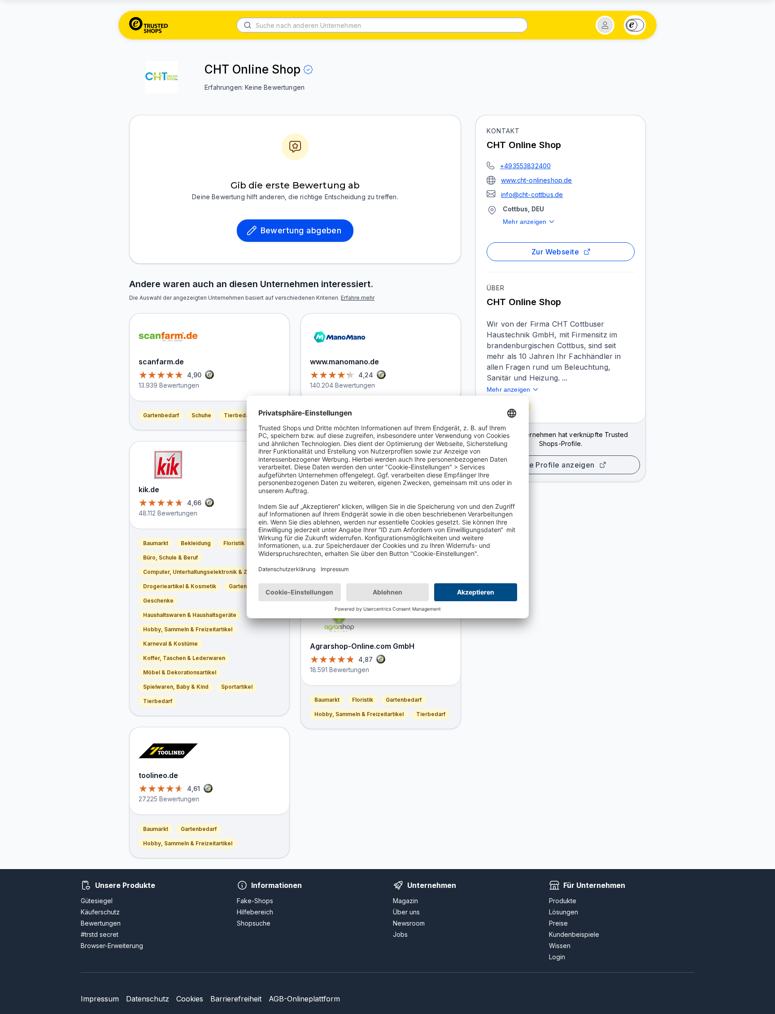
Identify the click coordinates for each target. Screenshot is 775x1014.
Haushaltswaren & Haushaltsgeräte (189, 615)
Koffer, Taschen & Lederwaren (184, 658)
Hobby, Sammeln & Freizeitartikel (187, 629)
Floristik (233, 543)
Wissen (559, 945)
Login (557, 957)
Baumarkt (155, 543)
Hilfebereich (255, 912)
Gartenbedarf (161, 415)
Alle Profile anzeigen (557, 464)
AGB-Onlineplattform (304, 998)
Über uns (406, 912)
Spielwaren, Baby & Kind (176, 686)
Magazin (405, 901)
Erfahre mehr (357, 297)
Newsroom (409, 923)
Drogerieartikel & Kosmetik (179, 586)
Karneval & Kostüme (170, 643)
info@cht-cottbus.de (532, 194)
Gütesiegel (97, 901)
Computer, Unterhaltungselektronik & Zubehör (204, 571)
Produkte (562, 901)
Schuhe (201, 415)
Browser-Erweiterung (112, 945)
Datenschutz (147, 998)
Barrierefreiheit (235, 998)
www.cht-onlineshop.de (536, 180)
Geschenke (158, 600)
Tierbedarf (238, 415)
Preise (558, 923)
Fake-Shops (255, 901)
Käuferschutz (100, 912)
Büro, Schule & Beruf (170, 557)
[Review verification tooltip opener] (308, 69)
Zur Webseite (555, 251)
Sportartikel (237, 686)
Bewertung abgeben (301, 230)
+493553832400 (525, 166)
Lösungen (563, 912)
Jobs (400, 934)
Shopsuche (253, 923)
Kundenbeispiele (574, 934)
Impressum (100, 998)
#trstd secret (99, 934)
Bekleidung (196, 543)
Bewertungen (101, 923)
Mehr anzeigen (524, 221)
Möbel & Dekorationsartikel (179, 672)
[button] (605, 25)
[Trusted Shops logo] (148, 25)
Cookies (189, 998)
